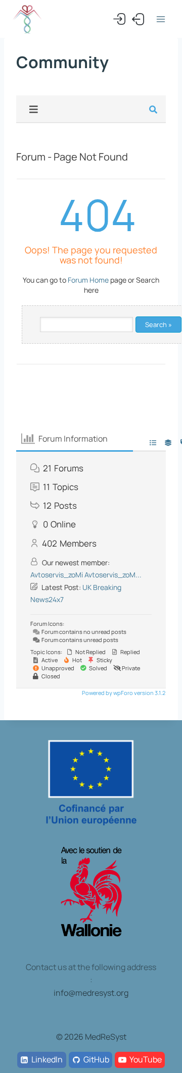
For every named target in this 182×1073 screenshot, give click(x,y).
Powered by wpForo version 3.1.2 (123, 692)
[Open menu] (160, 19)
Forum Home (88, 280)
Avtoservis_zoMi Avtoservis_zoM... (86, 574)
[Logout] (138, 19)
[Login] (119, 19)
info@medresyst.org (91, 992)
